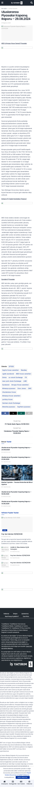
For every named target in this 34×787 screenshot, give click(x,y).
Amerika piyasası (8, 407)
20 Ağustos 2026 (15, 565)
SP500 (11, 366)
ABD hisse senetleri (23, 374)
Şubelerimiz (25, 613)
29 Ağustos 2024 (6, 23)
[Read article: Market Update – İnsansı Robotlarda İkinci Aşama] (17, 472)
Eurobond (5, 385)
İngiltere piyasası (23, 407)
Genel (5, 530)
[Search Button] (32, 3)
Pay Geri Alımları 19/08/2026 (11, 534)
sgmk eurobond (8, 374)
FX (26, 377)
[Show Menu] (2, 3)
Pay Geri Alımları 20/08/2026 (20, 563)
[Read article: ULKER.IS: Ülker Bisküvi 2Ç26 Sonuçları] (5, 549)
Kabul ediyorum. (23, 777)
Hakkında (6, 613)
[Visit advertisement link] (17, 579)
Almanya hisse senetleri (11, 396)
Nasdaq (24, 370)
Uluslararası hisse (9, 392)
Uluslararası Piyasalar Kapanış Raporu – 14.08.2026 (16, 502)
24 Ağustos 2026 (6, 452)
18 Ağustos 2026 (6, 496)
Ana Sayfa (4, 8)
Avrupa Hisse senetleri (20, 385)
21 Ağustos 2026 (6, 461)
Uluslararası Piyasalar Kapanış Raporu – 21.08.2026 (16, 458)
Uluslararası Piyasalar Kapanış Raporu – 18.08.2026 (16, 493)
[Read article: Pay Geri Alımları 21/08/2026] (5, 557)
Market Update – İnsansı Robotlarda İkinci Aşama (16, 483)
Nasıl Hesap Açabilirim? (12, 616)
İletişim (15, 613)
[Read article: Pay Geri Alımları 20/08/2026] (5, 564)
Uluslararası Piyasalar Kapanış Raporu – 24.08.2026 (16, 448)
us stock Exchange (16, 377)
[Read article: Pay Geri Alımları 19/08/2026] (17, 524)
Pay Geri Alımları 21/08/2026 (20, 555)
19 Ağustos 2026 (6, 536)
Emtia (4, 377)
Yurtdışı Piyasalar (12, 8)
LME (25, 381)
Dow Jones (22, 388)
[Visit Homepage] (16, 2)
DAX (29, 388)
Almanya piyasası (8, 388)
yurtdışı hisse (7, 399)
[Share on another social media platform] (29, 413)
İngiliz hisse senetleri (10, 370)
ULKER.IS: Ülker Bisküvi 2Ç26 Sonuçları (19, 548)
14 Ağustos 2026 (6, 506)
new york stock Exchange (11, 381)
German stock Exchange (11, 403)
